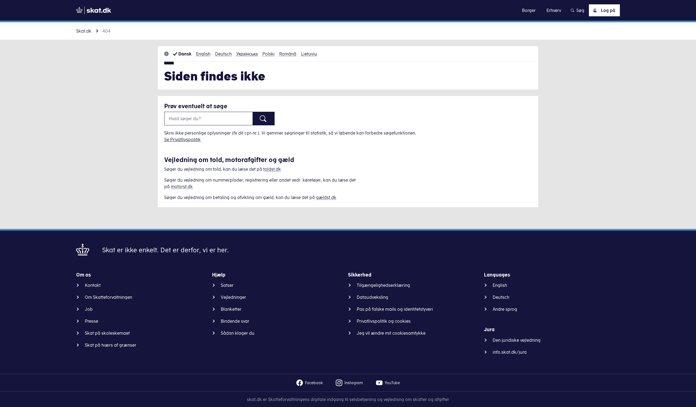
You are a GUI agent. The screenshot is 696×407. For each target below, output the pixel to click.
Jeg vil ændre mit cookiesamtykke (391, 333)
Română (287, 53)
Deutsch (223, 53)
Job (89, 309)
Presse (91, 321)
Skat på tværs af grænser (110, 345)
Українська (247, 53)
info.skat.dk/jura (510, 352)
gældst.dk (326, 197)
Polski (268, 53)
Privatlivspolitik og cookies (384, 321)
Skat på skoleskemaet (107, 333)
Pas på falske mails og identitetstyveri (395, 309)
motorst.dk (182, 186)
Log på (608, 10)
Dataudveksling (372, 297)
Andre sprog (505, 309)
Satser (227, 285)
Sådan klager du (237, 333)
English (203, 53)
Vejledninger (233, 297)
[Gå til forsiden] (93, 10)
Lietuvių (309, 53)
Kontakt (93, 285)
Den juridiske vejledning (516, 340)
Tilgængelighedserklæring (383, 285)
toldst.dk (272, 169)
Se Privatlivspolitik (182, 139)
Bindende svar (235, 321)
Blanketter (231, 309)
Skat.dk (83, 31)
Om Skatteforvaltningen (108, 297)
